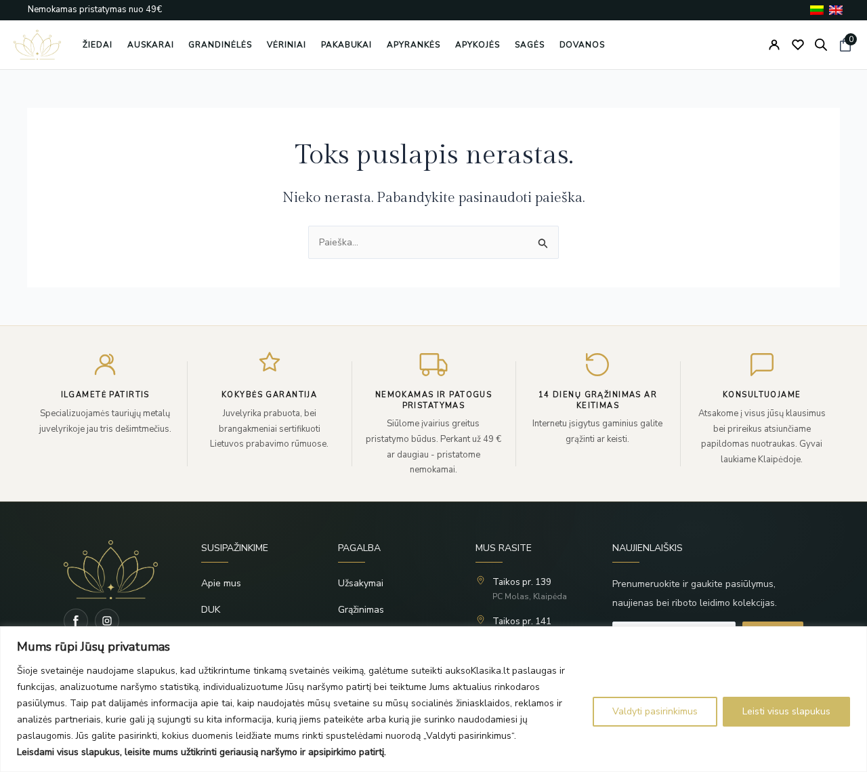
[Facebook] (76, 621)
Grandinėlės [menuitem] (220, 44)
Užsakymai (360, 583)
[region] (433, 699)
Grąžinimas (361, 609)
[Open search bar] (821, 45)
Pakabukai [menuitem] (347, 44)
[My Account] (774, 45)
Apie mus (221, 583)
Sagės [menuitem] (530, 44)
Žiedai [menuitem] (97, 44)
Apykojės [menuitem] (477, 44)
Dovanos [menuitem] (582, 44)
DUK (210, 609)
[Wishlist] (798, 45)
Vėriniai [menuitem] (286, 44)
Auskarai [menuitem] (150, 44)
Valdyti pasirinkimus (655, 711)
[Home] (111, 569)
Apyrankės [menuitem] (413, 44)
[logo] (37, 45)
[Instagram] (107, 621)
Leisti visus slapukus (786, 711)
